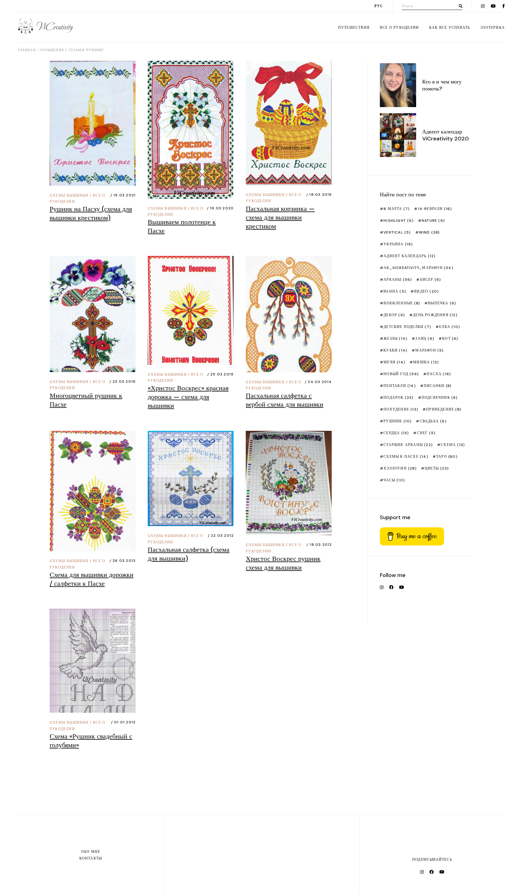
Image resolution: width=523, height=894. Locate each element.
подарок (398, 397)
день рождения (435, 315)
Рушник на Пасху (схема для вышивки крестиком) (91, 213)
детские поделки (407, 326)
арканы (397, 279)
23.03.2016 (124, 381)
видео (426, 291)
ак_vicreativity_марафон (418, 267)
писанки (438, 385)
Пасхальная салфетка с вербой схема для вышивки (284, 400)
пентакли (399, 385)
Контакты (90, 858)
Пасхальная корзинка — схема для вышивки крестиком (280, 217)
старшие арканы (408, 444)
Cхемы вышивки (69, 195)
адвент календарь (409, 256)
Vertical (397, 232)
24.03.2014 (320, 381)
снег (426, 433)
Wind (429, 232)
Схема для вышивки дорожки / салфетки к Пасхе (91, 579)
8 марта (396, 208)
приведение (443, 409)
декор (394, 315)
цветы (437, 468)
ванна (394, 291)
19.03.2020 (222, 208)
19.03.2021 (124, 195)
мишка (426, 362)
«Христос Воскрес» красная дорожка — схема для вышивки (188, 397)
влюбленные (401, 303)
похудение (400, 409)
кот (450, 338)
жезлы (395, 338)
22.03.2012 (222, 535)
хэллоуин (400, 468)
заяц (424, 338)
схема (453, 444)
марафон (429, 350)
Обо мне (90, 851)
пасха (439, 374)
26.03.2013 (124, 560)
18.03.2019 (320, 194)
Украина (398, 244)
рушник (397, 421)
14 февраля (435, 208)
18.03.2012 (321, 544)
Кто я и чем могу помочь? (442, 85)
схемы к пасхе (405, 456)
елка (449, 326)
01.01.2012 (125, 722)
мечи (394, 362)
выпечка (442, 303)
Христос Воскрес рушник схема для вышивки (283, 563)
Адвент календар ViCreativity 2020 (445, 135)
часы (394, 480)
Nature (433, 220)
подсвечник (440, 397)
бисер (430, 279)
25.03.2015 (222, 374)
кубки (395, 350)
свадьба (433, 421)
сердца (396, 433)
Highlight (398, 220)
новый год (401, 374)
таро (447, 456)
